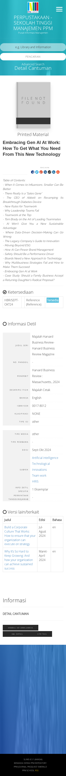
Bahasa (8, 711)
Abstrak (8, 733)
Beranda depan (22, 763)
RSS (36, 770)
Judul (7, 657)
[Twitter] (36, 172)
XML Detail (17, 634)
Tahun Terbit (11, 744)
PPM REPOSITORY (39, 763)
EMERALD (42, 766)
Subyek (8, 679)
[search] (33, 47)
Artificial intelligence (45, 458)
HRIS (35, 481)
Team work (39, 475)
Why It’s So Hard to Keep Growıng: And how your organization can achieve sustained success (18, 559)
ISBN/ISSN (10, 690)
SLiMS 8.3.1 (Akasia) (33, 759)
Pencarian (33, 56)
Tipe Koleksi (11, 701)
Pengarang (10, 668)
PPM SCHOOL (28, 770)
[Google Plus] (41, 172)
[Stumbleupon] (58, 172)
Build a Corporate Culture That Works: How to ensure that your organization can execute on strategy (20, 535)
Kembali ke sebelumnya (20, 628)
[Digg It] (45, 172)
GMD (7, 722)
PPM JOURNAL (20, 766)
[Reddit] (49, 172)
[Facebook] (32, 172)
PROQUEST (32, 766)
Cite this (42, 634)
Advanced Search (33, 64)
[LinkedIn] (53, 172)
